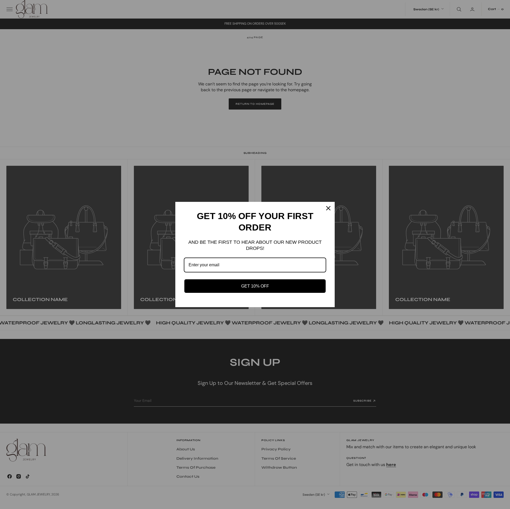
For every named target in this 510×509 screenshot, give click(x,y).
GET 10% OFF (255, 286)
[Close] (328, 208)
